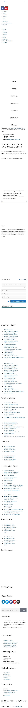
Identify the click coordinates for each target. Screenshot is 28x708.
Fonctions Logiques (8, 406)
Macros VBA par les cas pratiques (11, 490)
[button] (14, 28)
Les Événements (8, 482)
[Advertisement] (14, 60)
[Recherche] (14, 106)
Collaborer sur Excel (8, 359)
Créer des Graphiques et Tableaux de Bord (14, 357)
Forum (4, 19)
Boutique (5, 21)
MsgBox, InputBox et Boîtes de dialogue (13, 485)
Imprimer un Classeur (9, 346)
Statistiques (14, 118)
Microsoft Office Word (9, 524)
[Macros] (14, 120)
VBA (4, 18)
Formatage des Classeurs (10, 344)
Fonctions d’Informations (10, 409)
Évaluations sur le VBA (9, 451)
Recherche (14, 110)
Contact (5, 24)
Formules (5, 14)
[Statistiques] (14, 113)
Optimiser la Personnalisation (11, 336)
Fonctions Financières (9, 414)
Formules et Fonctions (9, 339)
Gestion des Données (9, 475)
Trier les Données (8, 352)
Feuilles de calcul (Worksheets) (11, 472)
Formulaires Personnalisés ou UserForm (13, 486)
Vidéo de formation (7, 23)
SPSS (5, 532)
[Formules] (14, 91)
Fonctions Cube (7, 415)
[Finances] (14, 84)
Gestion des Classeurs (9, 342)
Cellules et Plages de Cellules (11, 473)
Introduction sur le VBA (9, 446)
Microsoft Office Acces (9, 525)
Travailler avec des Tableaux (10, 347)
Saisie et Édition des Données (11, 331)
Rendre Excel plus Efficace (10, 337)
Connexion (23, 279)
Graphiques (14, 103)
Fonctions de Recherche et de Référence (14, 407)
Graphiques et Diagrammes (10, 477)
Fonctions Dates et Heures (10, 402)
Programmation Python (9, 530)
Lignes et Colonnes (8, 480)
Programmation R (8, 529)
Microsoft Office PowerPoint (10, 527)
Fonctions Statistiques (9, 410)
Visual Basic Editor (8, 483)
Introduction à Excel (8, 329)
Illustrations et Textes (9, 350)
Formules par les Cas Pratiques (13, 139)
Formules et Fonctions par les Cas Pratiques (14, 417)
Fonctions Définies (8, 478)
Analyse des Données (9, 354)
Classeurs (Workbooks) (9, 470)
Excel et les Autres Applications (11, 488)
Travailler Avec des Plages (10, 333)
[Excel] (14, 77)
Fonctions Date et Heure (10, 449)
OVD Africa (18, 706)
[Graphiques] (14, 99)
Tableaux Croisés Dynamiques (11, 355)
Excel (4, 13)
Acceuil (4, 11)
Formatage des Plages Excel (10, 334)
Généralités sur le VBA (9, 448)
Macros (4, 16)
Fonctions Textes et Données (11, 404)
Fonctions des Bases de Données (12, 412)
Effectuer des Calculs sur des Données (13, 349)
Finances (14, 89)
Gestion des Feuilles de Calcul (11, 341)
